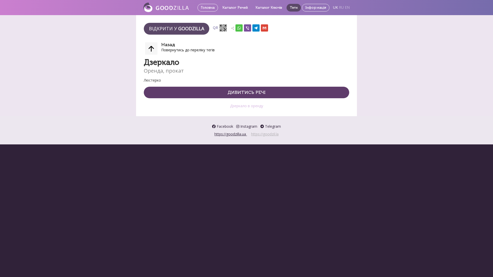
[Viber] (247, 26)
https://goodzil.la (265, 134)
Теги (294, 7)
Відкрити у (176, 28)
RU (341, 7)
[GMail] (264, 26)
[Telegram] (256, 26)
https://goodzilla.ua (230, 134)
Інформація (315, 7)
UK (335, 7)
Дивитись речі (246, 92)
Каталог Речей (235, 7)
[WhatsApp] (239, 26)
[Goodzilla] (166, 6)
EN (347, 7)
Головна (208, 7)
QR (216, 27)
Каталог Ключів (268, 7)
